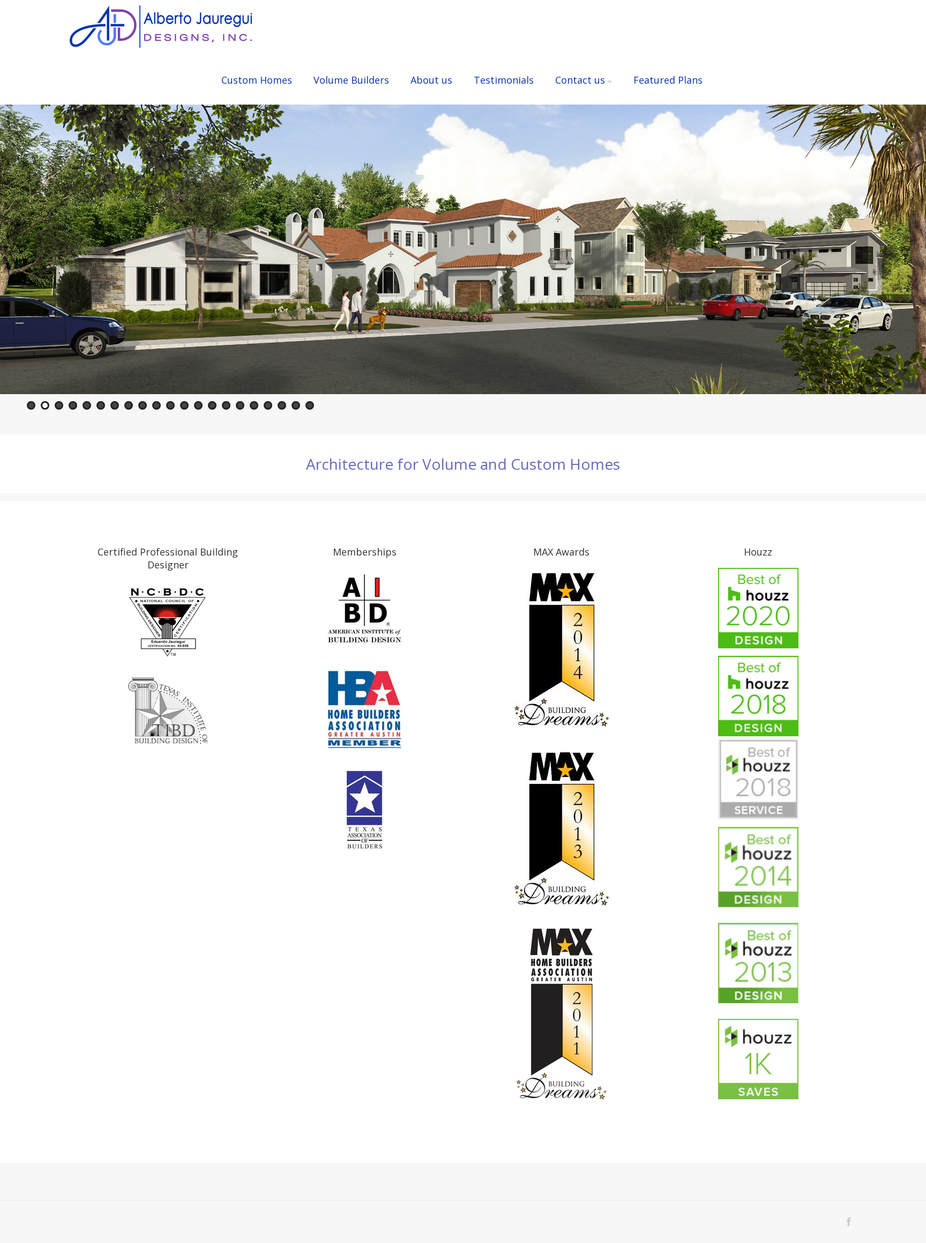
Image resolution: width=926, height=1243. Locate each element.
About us (431, 79)
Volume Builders (351, 79)
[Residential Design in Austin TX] (161, 27)
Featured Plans (668, 79)
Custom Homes (256, 79)
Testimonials (504, 79)
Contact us (580, 79)
